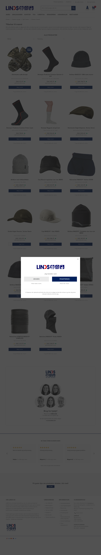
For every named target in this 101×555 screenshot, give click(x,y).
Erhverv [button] (36, 279)
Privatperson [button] (65, 279)
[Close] (78, 259)
